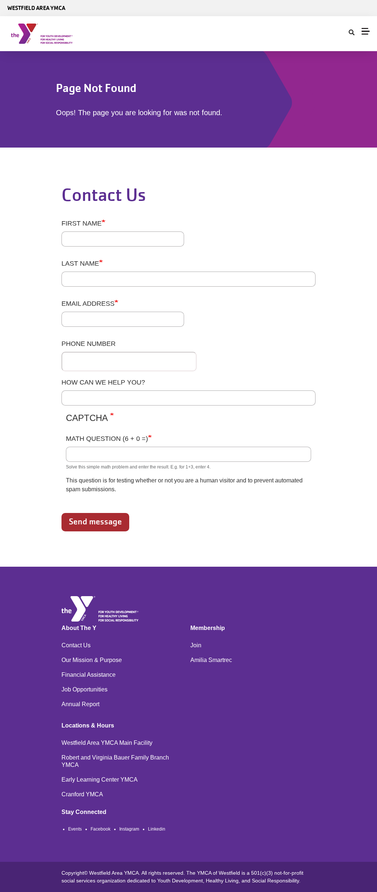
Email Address (87, 303)
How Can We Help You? (103, 382)
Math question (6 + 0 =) (107, 438)
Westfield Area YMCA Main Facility (106, 743)
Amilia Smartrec (211, 660)
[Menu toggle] (366, 31)
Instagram (129, 829)
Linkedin (156, 829)
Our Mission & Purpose (91, 660)
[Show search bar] (351, 33)
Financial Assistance (88, 675)
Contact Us (76, 645)
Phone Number (88, 343)
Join (195, 645)
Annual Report (80, 704)
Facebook (100, 829)
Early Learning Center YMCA (99, 779)
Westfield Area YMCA (36, 7)
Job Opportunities (84, 689)
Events (75, 829)
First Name (81, 223)
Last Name (80, 263)
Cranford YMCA (82, 794)
